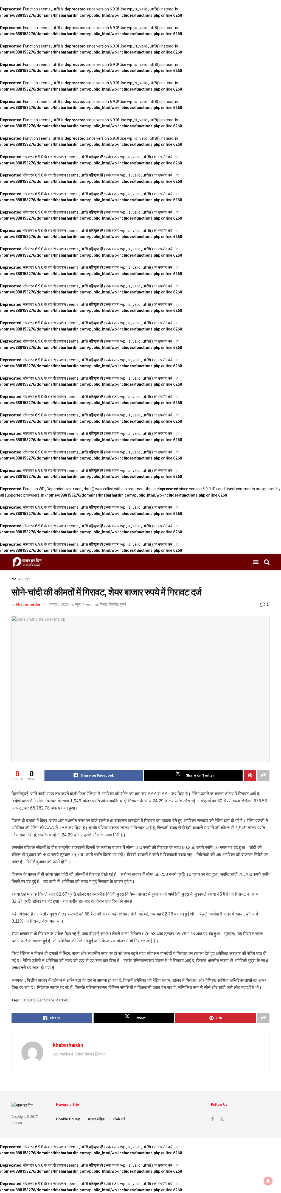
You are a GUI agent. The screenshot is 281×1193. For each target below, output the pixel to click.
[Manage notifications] (268, 1181)
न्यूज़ (27, 579)
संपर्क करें (119, 1119)
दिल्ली (103, 604)
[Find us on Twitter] (221, 1118)
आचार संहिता (96, 1119)
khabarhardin (28, 604)
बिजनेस (113, 604)
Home (16, 579)
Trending (90, 604)
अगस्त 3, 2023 (59, 604)
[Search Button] (266, 562)
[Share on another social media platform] (263, 775)
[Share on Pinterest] (250, 775)
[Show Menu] (255, 562)
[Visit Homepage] (27, 561)
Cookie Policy (68, 1119)
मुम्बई (123, 604)
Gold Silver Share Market (46, 1000)
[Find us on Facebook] (212, 1119)
